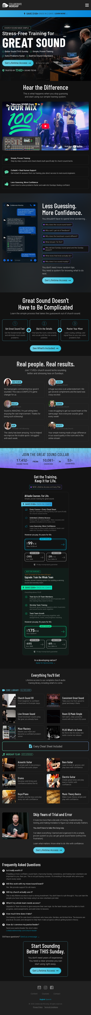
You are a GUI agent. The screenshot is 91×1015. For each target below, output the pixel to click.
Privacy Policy (38, 1007)
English (42, 999)
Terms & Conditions (51, 1007)
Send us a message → (21, 937)
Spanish (48, 999)
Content (34, 994)
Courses (45, 994)
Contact (56, 994)
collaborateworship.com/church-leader (21, 930)
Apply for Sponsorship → (45, 663)
